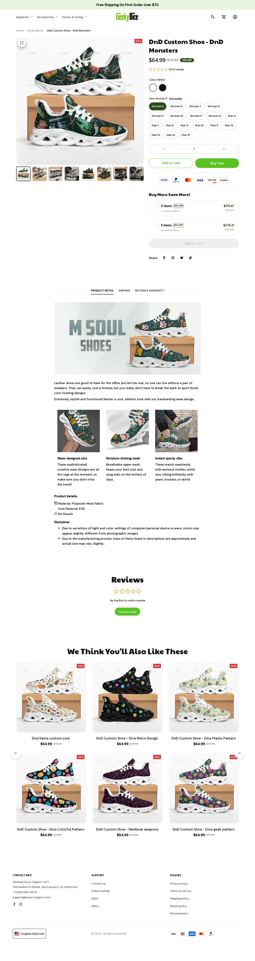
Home (20, 30)
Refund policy (179, 913)
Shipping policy (179, 898)
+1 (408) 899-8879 (25, 892)
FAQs (94, 898)
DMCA (95, 906)
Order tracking (100, 891)
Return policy (178, 906)
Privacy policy (179, 884)
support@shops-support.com (32, 897)
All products (35, 30)
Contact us (98, 884)
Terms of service (180, 891)
